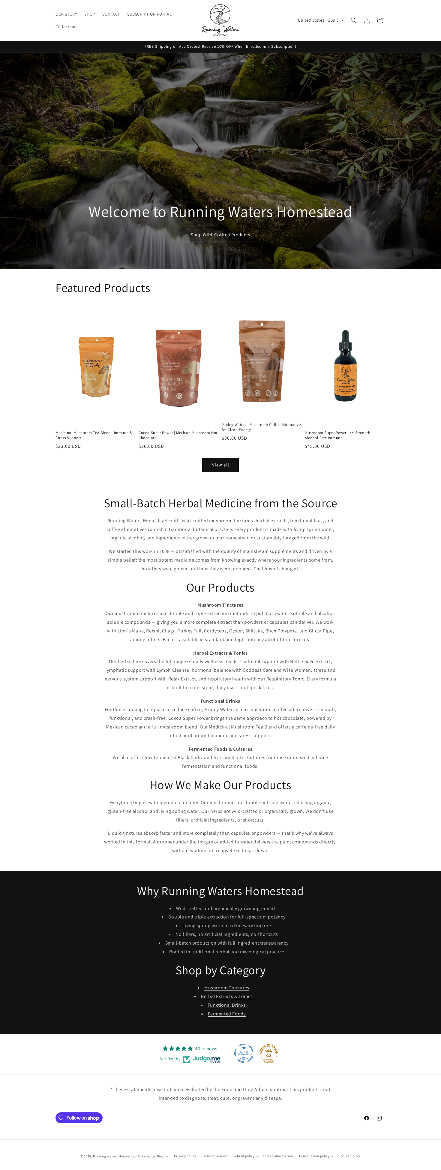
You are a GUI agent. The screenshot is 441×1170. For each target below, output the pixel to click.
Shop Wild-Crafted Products (220, 234)
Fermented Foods (227, 1014)
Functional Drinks (227, 1005)
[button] (353, 20)
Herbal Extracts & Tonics (227, 996)
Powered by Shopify (152, 1156)
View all (220, 465)
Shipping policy (348, 1156)
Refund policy (244, 1156)
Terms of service (214, 1156)
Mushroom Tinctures (226, 988)
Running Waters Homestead (115, 1156)
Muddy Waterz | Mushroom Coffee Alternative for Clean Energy (261, 427)
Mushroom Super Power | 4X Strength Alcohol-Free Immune (337, 435)
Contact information (277, 1156)
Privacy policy (185, 1156)
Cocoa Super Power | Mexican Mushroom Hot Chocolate (178, 435)
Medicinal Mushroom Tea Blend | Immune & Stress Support (94, 435)
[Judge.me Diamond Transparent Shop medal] (244, 1053)
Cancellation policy (314, 1156)
